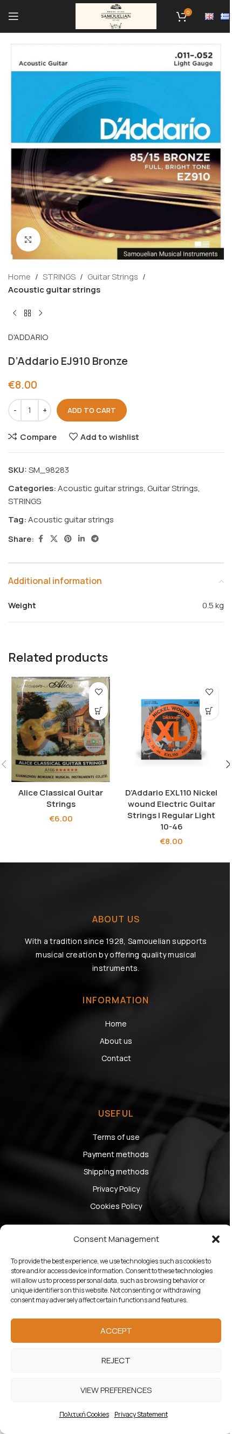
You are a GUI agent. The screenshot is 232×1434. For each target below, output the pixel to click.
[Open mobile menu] (13, 16)
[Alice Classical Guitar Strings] (60, 729)
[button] (215, 1239)
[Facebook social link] (40, 539)
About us (116, 1041)
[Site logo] (116, 15)
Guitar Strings (112, 276)
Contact (116, 1058)
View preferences (116, 1390)
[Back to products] (27, 313)
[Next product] (40, 313)
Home (19, 276)
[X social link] (54, 539)
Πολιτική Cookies (84, 1414)
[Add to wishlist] (98, 691)
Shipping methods (116, 1171)
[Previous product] (14, 313)
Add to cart (91, 410)
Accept (116, 1330)
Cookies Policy (116, 1206)
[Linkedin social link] (81, 539)
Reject (116, 1360)
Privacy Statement (141, 1414)
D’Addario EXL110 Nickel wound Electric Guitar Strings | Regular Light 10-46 (171, 809)
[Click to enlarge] (28, 239)
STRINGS (59, 276)
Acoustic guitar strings (54, 289)
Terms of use (116, 1137)
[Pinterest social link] (68, 539)
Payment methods (116, 1154)
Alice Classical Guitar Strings (60, 798)
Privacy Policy (116, 1189)
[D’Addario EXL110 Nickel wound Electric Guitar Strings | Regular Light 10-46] (171, 729)
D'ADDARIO (28, 337)
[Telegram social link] (95, 539)
